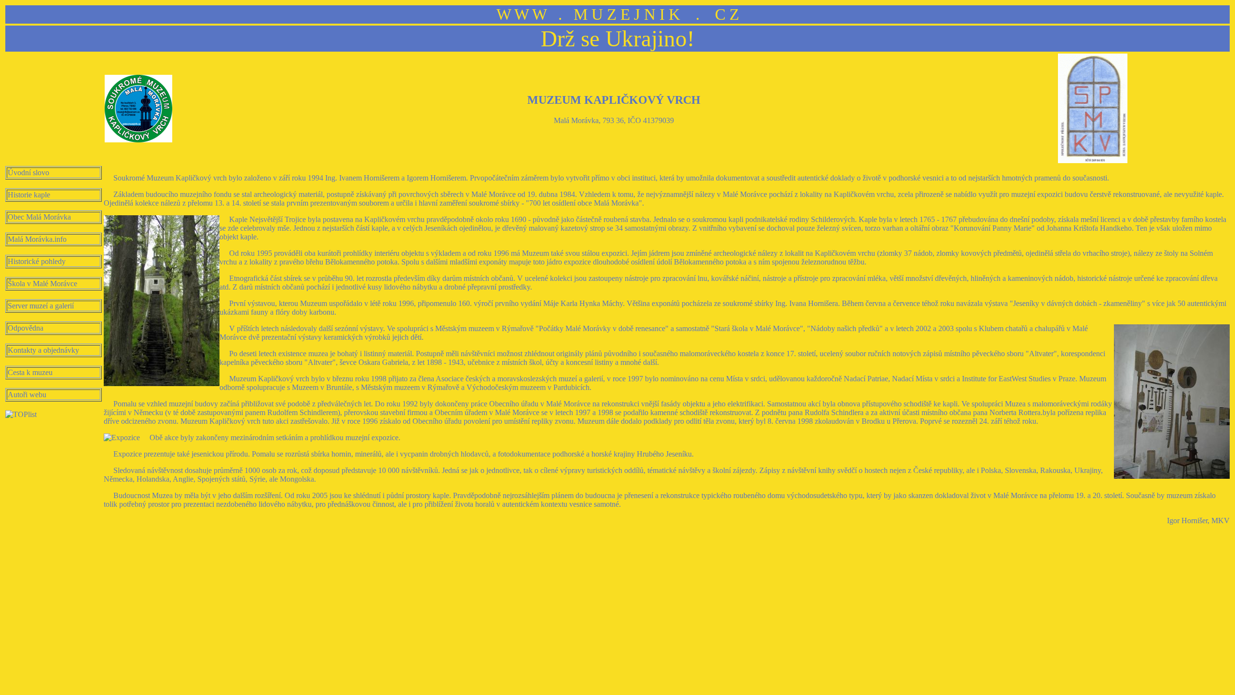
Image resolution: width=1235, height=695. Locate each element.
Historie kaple (29, 195)
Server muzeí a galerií (41, 306)
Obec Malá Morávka (39, 217)
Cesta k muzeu (30, 372)
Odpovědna (25, 328)
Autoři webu (27, 394)
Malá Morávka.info (37, 239)
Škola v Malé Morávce (42, 283)
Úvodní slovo (28, 172)
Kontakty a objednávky (43, 350)
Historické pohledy (37, 261)
